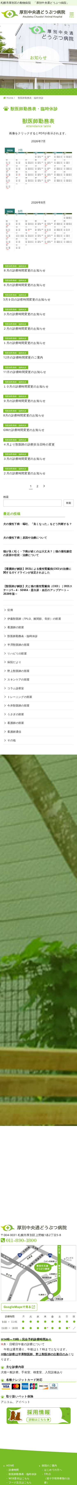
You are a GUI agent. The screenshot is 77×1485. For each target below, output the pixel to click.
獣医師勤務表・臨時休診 (31, 97)
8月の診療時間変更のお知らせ (23, 415)
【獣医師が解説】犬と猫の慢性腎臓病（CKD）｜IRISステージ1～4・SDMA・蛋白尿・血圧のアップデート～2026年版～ (37, 589)
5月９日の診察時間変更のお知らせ (27, 299)
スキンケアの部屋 (18, 679)
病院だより (14, 662)
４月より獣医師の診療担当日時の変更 (29, 444)
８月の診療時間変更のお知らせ (24, 270)
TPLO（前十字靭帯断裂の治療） (57, 1478)
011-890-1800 (21, 1240)
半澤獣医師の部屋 (18, 644)
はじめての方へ (53, 1469)
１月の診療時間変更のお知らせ (24, 343)
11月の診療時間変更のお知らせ (24, 372)
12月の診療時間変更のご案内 (23, 357)
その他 (11, 740)
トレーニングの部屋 (19, 697)
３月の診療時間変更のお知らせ (24, 314)
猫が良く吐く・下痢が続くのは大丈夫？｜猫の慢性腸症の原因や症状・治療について (37, 553)
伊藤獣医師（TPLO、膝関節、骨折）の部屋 (34, 618)
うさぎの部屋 (15, 714)
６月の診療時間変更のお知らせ (24, 285)
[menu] (71, 14)
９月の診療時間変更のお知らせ (24, 401)
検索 (6, 497)
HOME (10, 1465)
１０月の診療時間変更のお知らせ (26, 386)
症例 (10, 610)
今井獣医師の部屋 (18, 705)
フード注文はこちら (20, 1482)
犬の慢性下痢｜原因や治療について (25, 537)
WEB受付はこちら (19, 1478)
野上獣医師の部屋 (18, 671)
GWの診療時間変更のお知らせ (24, 430)
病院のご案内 (49, 1465)
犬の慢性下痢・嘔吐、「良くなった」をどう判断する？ (37, 524)
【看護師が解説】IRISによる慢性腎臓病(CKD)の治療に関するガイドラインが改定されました (37, 570)
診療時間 (14, 1469)
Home (10, 97)
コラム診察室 (15, 688)
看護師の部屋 (15, 627)
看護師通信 (14, 731)
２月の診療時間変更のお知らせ (24, 328)
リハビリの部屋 (17, 653)
